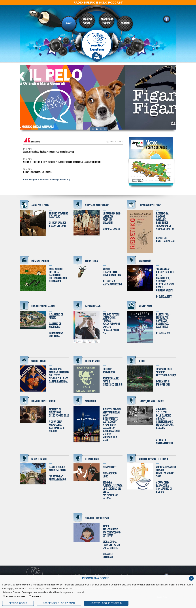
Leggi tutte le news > (114, 141)
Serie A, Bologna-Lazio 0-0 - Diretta (37, 172)
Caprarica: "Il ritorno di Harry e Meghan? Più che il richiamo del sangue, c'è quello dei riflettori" (62, 162)
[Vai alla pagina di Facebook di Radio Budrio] (167, 19)
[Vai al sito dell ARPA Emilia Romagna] (150, 168)
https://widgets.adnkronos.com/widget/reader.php (46, 179)
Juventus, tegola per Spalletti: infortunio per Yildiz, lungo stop (48, 152)
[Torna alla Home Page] (98, 45)
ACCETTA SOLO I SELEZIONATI (59, 603)
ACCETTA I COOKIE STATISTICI (106, 603)
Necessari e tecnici (16, 596)
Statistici (36, 596)
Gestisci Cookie (18, 603)
